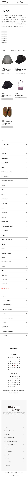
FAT (2, 190)
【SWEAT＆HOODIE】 (6, 309)
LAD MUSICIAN (5, 176)
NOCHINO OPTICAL (6, 253)
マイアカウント (8, 451)
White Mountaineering (6, 171)
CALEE (3, 194)
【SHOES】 (4, 335)
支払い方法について (9, 437)
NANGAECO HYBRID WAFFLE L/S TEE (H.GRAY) (6, 69)
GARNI (3, 248)
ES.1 (2, 208)
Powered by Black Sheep (14, 475)
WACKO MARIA (5, 144)
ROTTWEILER (4, 199)
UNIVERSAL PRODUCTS (7, 181)
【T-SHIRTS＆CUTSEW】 (7, 318)
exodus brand (4, 158)
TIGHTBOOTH (4, 153)
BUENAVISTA (4, 230)
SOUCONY (4, 275)
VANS (2, 270)
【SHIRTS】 (4, 313)
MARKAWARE (4, 162)
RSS (5, 448)
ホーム (2, 6)
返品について (7, 434)
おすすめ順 (14, 50)
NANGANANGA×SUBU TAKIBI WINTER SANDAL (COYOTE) (6, 122)
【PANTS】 (4, 322)
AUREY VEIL (4, 284)
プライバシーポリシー (9, 444)
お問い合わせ (7, 465)
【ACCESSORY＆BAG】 (7, 331)
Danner (3, 266)
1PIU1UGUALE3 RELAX (7, 226)
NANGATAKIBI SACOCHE (19, 94)
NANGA (7, 6)
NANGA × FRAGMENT (6, 239)
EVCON (3, 185)
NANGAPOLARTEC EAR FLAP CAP (6, 95)
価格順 (20, 50)
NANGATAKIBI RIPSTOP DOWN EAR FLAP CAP (20, 69)
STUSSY (3, 244)
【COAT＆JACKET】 (6, 300)
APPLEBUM (4, 212)
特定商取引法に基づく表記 (10, 441)
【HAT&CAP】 (4, 327)
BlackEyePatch (5, 149)
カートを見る (7, 462)
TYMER (3, 257)
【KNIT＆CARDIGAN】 (6, 305)
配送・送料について (9, 431)
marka (2, 167)
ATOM (8, 448)
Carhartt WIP (4, 221)
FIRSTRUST (4, 203)
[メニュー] (26, 2)
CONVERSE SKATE (6, 262)
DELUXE (3, 217)
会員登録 (6, 455)
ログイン (6, 458)
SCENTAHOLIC (5, 279)
